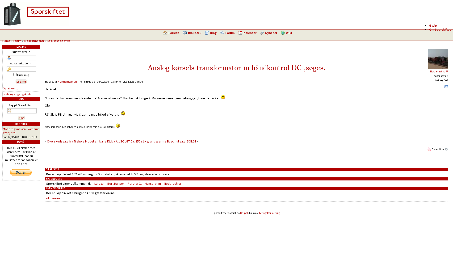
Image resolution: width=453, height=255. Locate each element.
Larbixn (99, 183)
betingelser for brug (269, 213)
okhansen (53, 198)
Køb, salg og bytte (58, 40)
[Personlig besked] (446, 87)
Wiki (289, 33)
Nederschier (172, 183)
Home (6, 40)
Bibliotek (194, 33)
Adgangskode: (20, 63)
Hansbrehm (153, 183)
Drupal (244, 213)
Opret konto (10, 88)
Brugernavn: (21, 52)
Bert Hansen (116, 183)
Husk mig (23, 75)
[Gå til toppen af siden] (446, 149)
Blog (213, 33)
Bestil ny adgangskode (17, 94)
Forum (230, 33)
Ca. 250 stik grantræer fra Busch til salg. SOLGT (163, 141)
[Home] (36, 25)
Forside (173, 33)
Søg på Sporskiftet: (20, 105)
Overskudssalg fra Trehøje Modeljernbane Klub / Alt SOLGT (88, 141)
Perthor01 (135, 183)
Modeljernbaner (34, 40)
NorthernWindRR (439, 71)
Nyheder (271, 33)
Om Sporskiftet (440, 29)
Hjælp (433, 25)
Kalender (249, 33)
